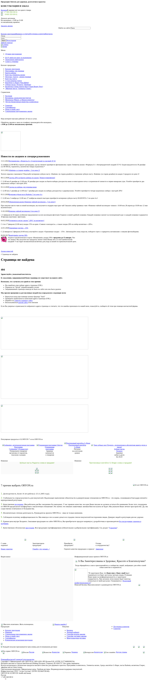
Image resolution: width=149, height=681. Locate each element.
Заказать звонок (7, 26)
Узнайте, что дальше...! (41, 549)
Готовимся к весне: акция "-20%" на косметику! (26, 220)
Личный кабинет (73, 632)
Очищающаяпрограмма (49, 448)
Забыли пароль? (7, 43)
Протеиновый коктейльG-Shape (77, 446)
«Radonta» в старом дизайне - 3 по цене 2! (24, 170)
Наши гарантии (7, 549)
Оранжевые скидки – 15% (18, 228)
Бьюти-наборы (10, 73)
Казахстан (56, 652)
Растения (8, 96)
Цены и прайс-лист (12, 109)
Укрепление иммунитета (14, 60)
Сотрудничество (28, 659)
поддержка (19, 504)
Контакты (49, 34)
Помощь (4, 659)
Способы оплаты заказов (76, 634)
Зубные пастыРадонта (119, 450)
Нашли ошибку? (61, 624)
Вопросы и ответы (22, 34)
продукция (29, 528)
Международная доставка (76, 638)
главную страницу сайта (23, 300)
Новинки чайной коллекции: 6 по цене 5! (24, 211)
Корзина (4, 10)
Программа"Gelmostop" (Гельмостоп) (18, 448)
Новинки (8, 632)
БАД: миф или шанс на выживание (18, 58)
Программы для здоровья (14, 71)
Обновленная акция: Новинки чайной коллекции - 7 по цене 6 (32, 202)
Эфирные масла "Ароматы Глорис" (18, 88)
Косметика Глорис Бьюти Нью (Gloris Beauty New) (24, 86)
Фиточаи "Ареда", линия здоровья (18, 77)
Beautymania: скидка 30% (18, 235)
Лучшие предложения (13, 54)
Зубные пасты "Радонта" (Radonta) (18, 85)
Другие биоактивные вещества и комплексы (21, 102)
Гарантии (8, 105)
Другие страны (121, 652)
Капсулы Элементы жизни (15, 75)
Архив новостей (7, 251)
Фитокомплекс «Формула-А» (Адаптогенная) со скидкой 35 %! (32, 161)
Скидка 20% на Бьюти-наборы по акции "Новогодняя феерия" (32, 178)
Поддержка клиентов (37, 34)
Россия (31, 652)
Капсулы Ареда (11, 79)
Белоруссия (98, 652)
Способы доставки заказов (76, 636)
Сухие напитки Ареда (13, 81)
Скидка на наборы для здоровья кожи (23, 187)
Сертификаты (10, 107)
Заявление (99, 549)
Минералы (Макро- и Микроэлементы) (19, 100)
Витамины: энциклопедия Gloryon (18, 98)
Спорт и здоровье (11, 61)
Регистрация (11, 40)
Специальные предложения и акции (18, 111)
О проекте (18, 659)
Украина (74, 652)
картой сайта (23, 302)
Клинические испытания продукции (19, 640)
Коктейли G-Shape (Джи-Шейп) (17, 83)
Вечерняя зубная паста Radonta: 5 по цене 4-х (25, 194)
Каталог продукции (8, 34)
